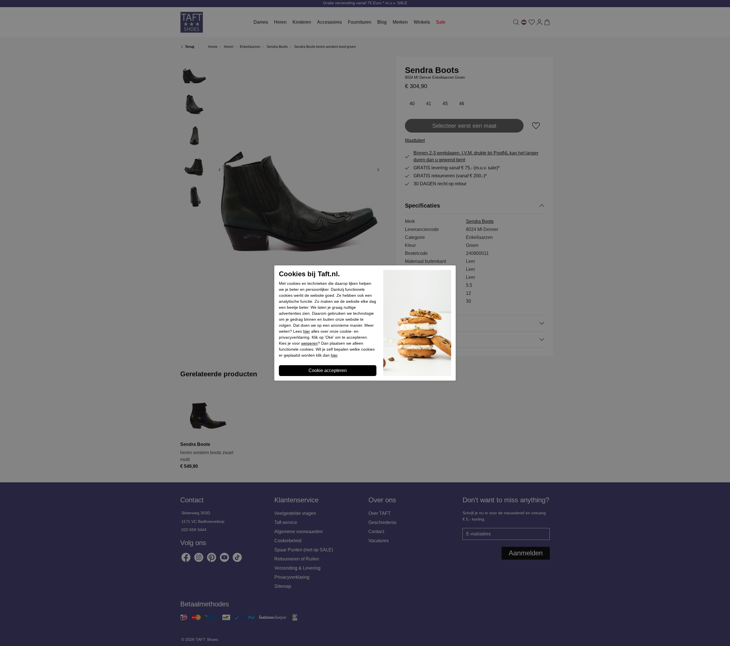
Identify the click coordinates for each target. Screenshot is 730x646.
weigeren (309, 343)
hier (306, 331)
